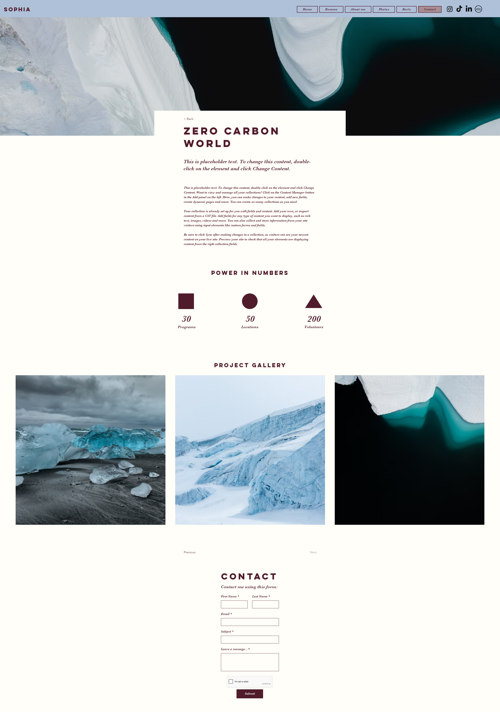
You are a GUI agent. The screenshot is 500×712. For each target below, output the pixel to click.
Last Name (260, 596)
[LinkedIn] (469, 9)
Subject (226, 631)
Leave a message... (234, 649)
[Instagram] (450, 9)
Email (225, 614)
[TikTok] (459, 9)
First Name (229, 596)
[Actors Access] (478, 9)
